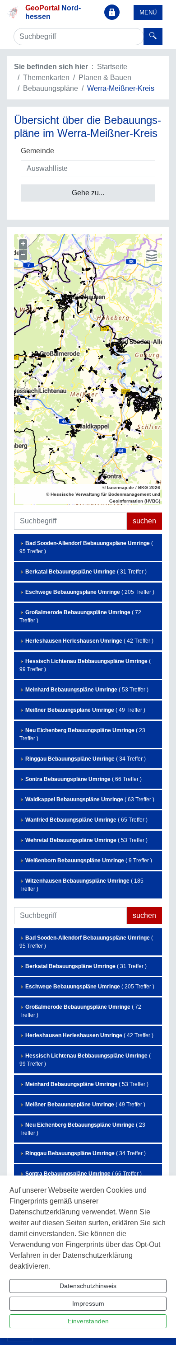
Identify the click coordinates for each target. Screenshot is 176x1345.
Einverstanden (88, 1321)
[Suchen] (153, 36)
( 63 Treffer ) (89, 799)
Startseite (112, 67)
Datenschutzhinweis (88, 1285)
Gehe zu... (88, 193)
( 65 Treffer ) (86, 820)
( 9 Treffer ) (88, 860)
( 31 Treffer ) (86, 572)
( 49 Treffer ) (85, 710)
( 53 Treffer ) (86, 690)
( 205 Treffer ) (89, 592)
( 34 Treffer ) (85, 759)
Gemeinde (37, 151)
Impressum (88, 1303)
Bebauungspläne (50, 88)
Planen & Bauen (105, 77)
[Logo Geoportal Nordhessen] (12, 11)
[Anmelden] (112, 12)
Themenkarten (46, 77)
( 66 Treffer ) (83, 779)
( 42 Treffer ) (89, 641)
